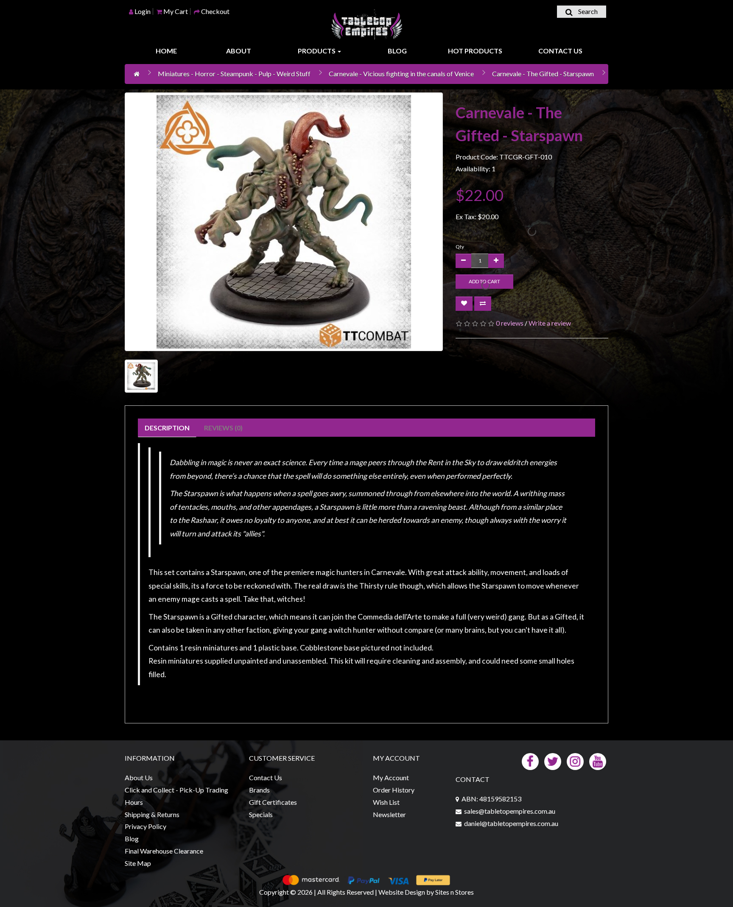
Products (317, 51)
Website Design (401, 892)
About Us (139, 777)
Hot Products (475, 51)
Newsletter (389, 814)
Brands (259, 790)
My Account (391, 777)
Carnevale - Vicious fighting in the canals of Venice (401, 74)
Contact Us (560, 51)
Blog (397, 51)
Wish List (386, 802)
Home (166, 51)
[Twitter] (552, 760)
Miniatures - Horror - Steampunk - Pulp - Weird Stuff (234, 74)
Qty (460, 246)
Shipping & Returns (152, 814)
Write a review (550, 323)
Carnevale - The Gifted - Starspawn (543, 74)
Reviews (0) (223, 428)
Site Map (138, 863)
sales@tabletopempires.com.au (509, 811)
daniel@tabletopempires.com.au (511, 823)
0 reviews (509, 323)
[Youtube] (597, 760)
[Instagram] (575, 760)
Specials (261, 814)
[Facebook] (530, 760)
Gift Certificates (273, 802)
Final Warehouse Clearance (164, 851)
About (238, 51)
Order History (393, 790)
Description (167, 428)
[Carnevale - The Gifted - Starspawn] (284, 221)
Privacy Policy (145, 826)
